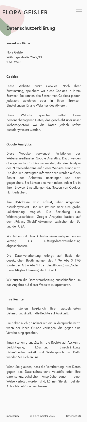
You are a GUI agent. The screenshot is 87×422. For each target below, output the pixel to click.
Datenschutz (73, 416)
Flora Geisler (25, 12)
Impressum (12, 416)
